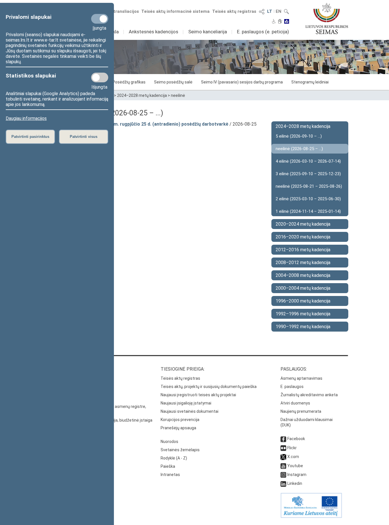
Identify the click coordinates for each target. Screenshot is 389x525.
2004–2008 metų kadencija (303, 275)
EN (278, 11)
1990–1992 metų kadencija (303, 326)
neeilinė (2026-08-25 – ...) (299, 148)
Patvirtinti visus (83, 136)
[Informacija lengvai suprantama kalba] (286, 22)
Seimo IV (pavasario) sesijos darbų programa (242, 82)
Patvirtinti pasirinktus (30, 136)
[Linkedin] (283, 483)
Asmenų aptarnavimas (301, 378)
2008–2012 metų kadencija (303, 262)
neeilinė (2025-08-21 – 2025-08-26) (309, 186)
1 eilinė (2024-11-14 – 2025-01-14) (308, 211)
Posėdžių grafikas (129, 82)
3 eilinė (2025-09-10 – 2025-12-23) (308, 173)
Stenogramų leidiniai (310, 82)
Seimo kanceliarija (207, 31)
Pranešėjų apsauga (178, 428)
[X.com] (283, 456)
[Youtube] (283, 465)
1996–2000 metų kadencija (303, 301)
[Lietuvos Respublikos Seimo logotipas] (326, 18)
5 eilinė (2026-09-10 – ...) (299, 136)
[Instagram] (283, 474)
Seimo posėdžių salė (173, 82)
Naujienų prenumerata (301, 411)
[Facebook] (283, 438)
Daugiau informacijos (26, 118)
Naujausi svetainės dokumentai (189, 411)
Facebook (296, 438)
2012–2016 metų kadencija (303, 249)
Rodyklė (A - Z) (174, 458)
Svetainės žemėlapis (180, 450)
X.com (293, 456)
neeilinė (178, 95)
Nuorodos (169, 441)
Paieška (168, 466)
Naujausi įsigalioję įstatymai (186, 403)
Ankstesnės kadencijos (153, 31)
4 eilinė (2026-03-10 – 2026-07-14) (308, 161)
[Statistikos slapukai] (99, 77)
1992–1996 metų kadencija (303, 313)
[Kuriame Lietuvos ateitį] (311, 516)
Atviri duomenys (295, 403)
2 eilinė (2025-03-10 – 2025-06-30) (308, 198)
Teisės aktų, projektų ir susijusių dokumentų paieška (209, 386)
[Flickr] (283, 448)
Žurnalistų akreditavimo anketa (309, 395)
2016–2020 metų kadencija (303, 237)
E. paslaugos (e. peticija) (263, 31)
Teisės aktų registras (234, 11)
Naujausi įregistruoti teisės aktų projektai (198, 395)
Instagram (296, 474)
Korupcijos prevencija (180, 419)
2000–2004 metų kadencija (303, 288)
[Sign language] (280, 22)
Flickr (292, 448)
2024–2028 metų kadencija (142, 95)
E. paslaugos (292, 386)
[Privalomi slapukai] (99, 19)
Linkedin (294, 483)
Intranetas (170, 474)
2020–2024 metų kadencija (303, 224)
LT (269, 11)
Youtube (295, 465)
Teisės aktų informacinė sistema (175, 11)
